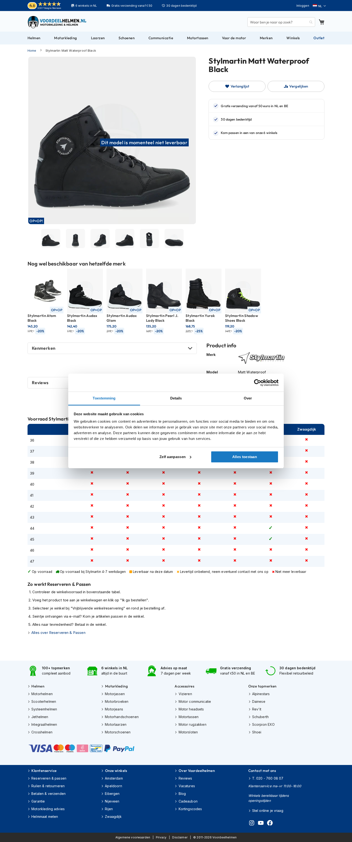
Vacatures (187, 786)
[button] (319, 6)
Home (32, 50)
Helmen (37, 686)
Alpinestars (261, 694)
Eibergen (112, 794)
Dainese (258, 701)
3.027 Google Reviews (49, 8)
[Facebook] (270, 824)
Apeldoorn (113, 786)
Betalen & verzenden (48, 794)
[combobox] (281, 22)
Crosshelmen (41, 732)
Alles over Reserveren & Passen (58, 632)
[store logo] (57, 22)
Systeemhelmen (44, 709)
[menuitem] (34, 38)
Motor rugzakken (192, 724)
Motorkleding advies (48, 809)
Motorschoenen (118, 732)
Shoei (256, 732)
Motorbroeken (116, 701)
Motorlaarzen (115, 724)
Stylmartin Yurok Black (200, 318)
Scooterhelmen (43, 701)
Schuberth (260, 717)
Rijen (109, 809)
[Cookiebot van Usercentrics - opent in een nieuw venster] (257, 382)
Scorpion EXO (263, 724)
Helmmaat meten (44, 816)
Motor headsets (191, 709)
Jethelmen (39, 717)
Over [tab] (248, 398)
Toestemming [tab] (104, 398)
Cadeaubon (188, 801)
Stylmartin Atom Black (42, 318)
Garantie (38, 801)
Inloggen (302, 5)
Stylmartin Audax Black (82, 318)
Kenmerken (43, 348)
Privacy (161, 837)
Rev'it (256, 709)
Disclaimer (179, 837)
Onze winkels (116, 770)
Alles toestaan (244, 457)
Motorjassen (115, 694)
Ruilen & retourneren (48, 786)
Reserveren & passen (48, 778)
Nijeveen (112, 801)
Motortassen (189, 717)
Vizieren (185, 694)
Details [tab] (176, 398)
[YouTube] (260, 824)
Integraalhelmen (44, 724)
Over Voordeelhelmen (197, 770)
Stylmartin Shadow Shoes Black (241, 318)
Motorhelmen (42, 694)
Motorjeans (114, 709)
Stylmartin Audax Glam (122, 318)
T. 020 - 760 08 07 (268, 778)
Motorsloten (188, 732)
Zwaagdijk (113, 816)
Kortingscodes (190, 809)
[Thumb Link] (50, 238)
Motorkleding (116, 686)
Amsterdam (114, 778)
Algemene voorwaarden (132, 837)
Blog (182, 794)
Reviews (185, 778)
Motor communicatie (195, 701)
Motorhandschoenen (122, 717)
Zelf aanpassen (172, 457)
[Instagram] (251, 824)
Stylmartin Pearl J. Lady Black (162, 318)
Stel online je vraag (267, 811)
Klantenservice (44, 770)
